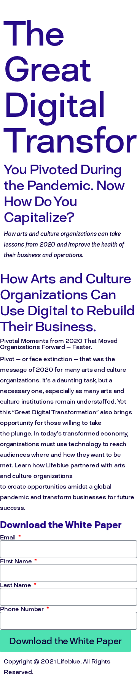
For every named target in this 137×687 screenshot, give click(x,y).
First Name (16, 561)
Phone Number (22, 609)
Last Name (16, 585)
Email (8, 537)
